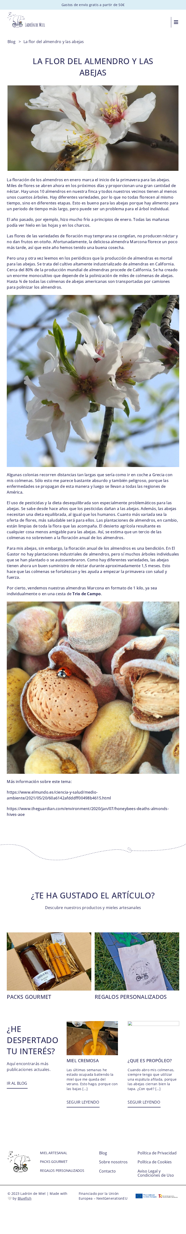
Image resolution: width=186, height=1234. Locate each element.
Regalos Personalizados (131, 996)
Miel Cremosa (83, 1060)
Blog (12, 41)
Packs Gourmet (29, 996)
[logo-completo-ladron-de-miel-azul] (26, 14)
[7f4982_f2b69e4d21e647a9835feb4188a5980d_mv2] (49, 934)
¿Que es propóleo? (150, 1060)
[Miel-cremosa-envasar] (92, 1023)
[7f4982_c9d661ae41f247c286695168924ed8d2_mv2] (137, 934)
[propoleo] (153, 1023)
